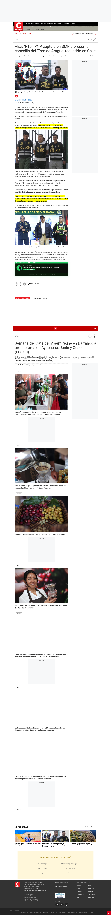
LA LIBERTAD (79, 26)
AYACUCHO (35, 26)
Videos (73, 23)
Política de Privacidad (61, 886)
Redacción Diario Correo (24, 100)
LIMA (93, 26)
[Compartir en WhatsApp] (24, 284)
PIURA (28, 29)
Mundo (37, 23)
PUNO (33, 29)
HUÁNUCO (69, 26)
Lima (16, 39)
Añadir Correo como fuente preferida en (84, 33)
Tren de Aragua (37, 298)
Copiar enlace (34, 283)
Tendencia (66, 23)
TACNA (37, 29)
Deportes (43, 23)
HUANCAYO (62, 26)
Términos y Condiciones (61, 883)
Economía (50, 23)
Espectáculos (58, 23)
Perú (32, 23)
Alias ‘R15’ (45, 298)
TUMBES (42, 29)
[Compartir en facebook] (89, 39)
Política (28, 23)
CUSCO (48, 26)
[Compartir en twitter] (94, 39)
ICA (74, 26)
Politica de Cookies (60, 890)
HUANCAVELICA (54, 26)
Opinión (90, 892)
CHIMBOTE (42, 26)
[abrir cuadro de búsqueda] (94, 23)
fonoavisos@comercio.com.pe (38, 891)
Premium (91, 898)
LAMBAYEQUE (87, 26)
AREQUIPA (29, 26)
